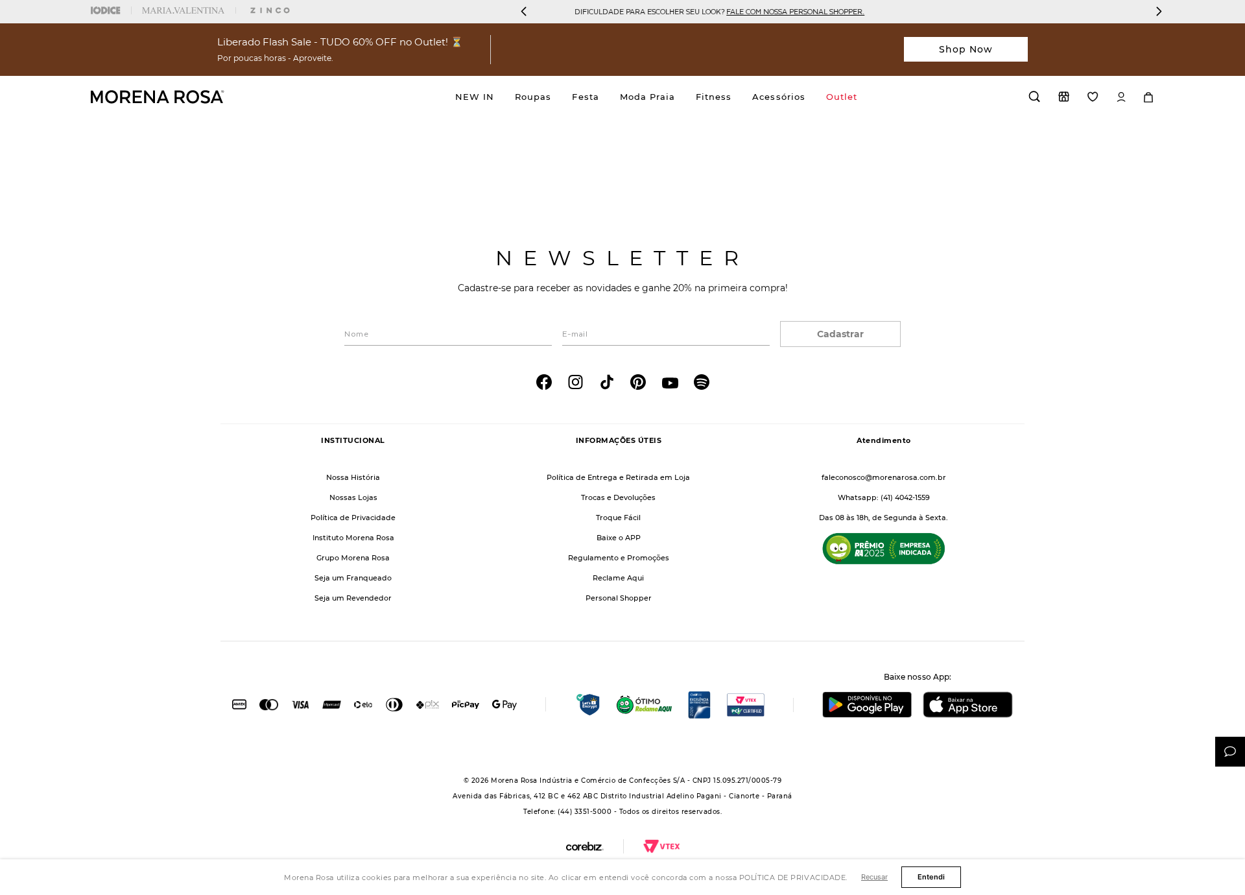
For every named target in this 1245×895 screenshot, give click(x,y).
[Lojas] (1063, 96)
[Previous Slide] (524, 11)
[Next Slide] (1158, 11)
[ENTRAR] (1121, 96)
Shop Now (966, 49)
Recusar (874, 876)
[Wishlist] (1092, 96)
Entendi (931, 876)
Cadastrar (840, 334)
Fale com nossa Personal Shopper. (570, 11)
